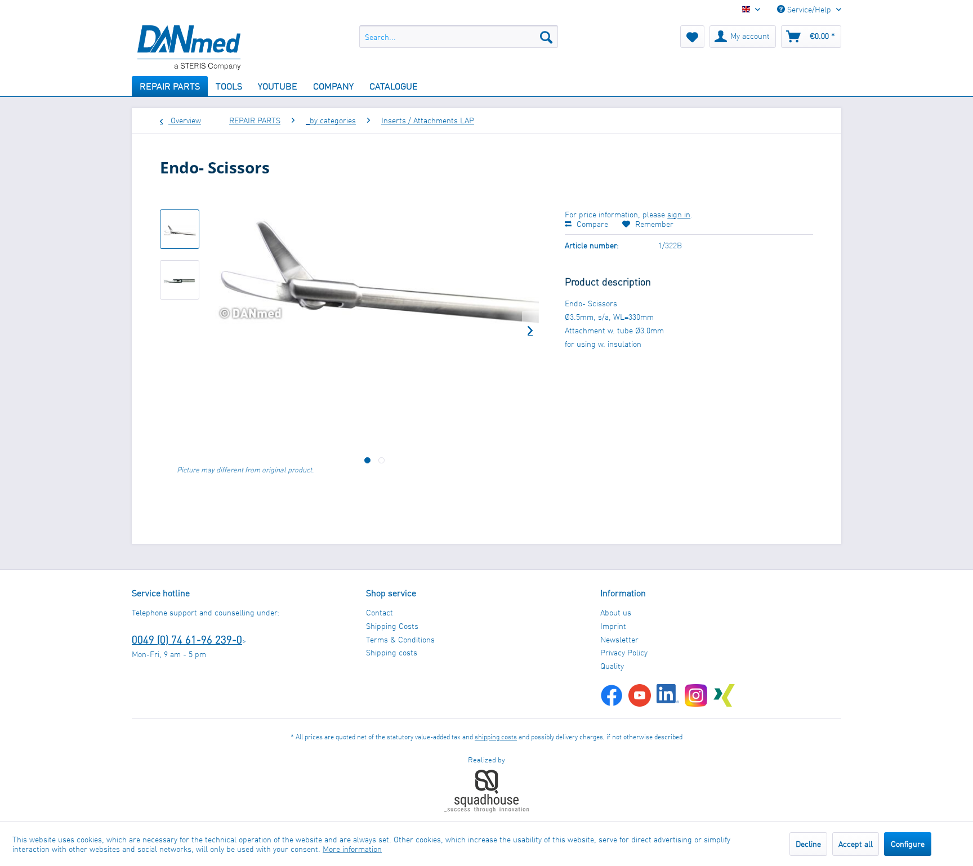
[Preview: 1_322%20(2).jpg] (179, 280)
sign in (678, 214)
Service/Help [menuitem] (809, 9)
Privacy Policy (624, 652)
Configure (908, 844)
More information (352, 849)
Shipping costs (391, 652)
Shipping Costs (392, 626)
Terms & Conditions (400, 639)
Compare (591, 224)
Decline (808, 844)
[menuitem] (458, 36)
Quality (612, 666)
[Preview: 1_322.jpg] (179, 229)
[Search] (546, 36)
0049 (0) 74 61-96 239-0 (187, 639)
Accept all (855, 844)
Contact (379, 612)
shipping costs (496, 737)
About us (615, 612)
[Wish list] (692, 36)
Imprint (613, 626)
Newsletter (619, 639)
